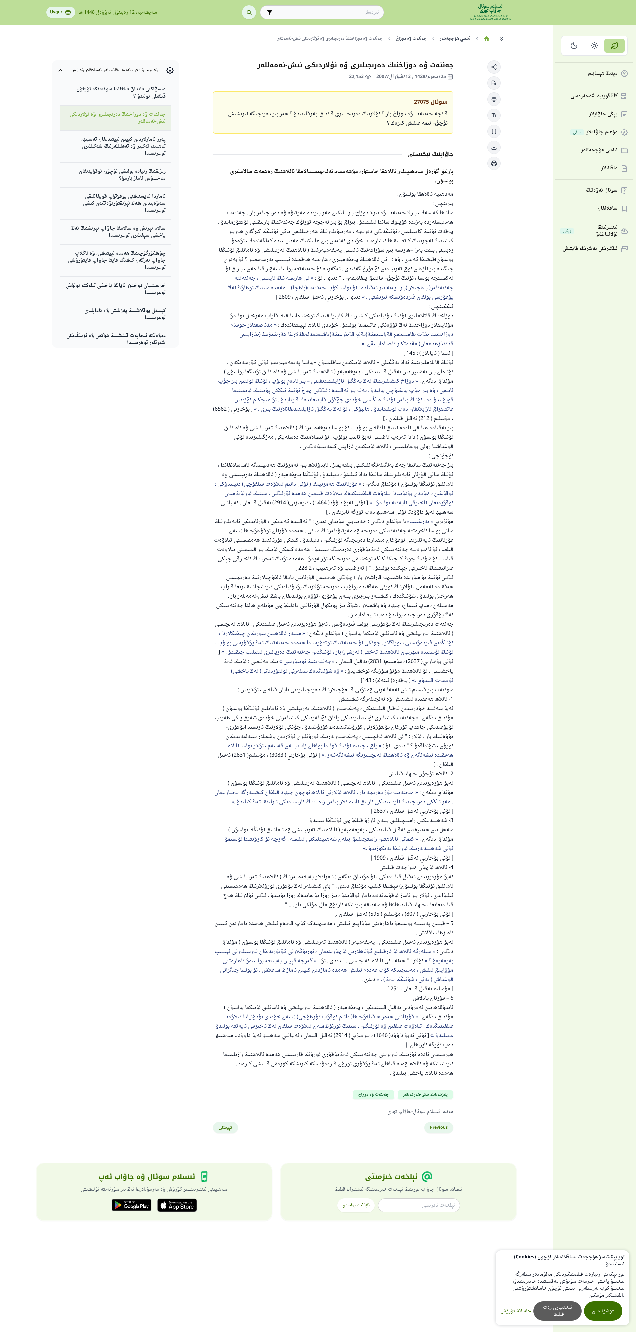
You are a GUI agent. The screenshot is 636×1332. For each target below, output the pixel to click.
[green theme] (614, 46)
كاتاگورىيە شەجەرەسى (594, 96)
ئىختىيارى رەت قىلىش (557, 1311)
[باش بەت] (487, 38)
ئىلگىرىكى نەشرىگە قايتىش (590, 249)
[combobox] (326, 12)
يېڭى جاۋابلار (603, 114)
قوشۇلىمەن (603, 1311)
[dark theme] (574, 46)
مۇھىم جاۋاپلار (595, 132)
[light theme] (594, 46)
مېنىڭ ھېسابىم (603, 73)
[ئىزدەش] (249, 12)
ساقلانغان (607, 208)
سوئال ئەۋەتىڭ (602, 190)
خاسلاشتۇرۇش (515, 1311)
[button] (494, 67)
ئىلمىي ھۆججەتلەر (599, 150)
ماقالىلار (609, 168)
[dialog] (562, 1287)
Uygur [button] (56, 12)
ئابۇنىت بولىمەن (356, 1205)
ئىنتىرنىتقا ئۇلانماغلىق (590, 231)
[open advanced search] (269, 12)
